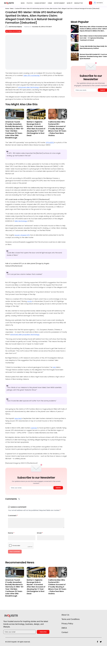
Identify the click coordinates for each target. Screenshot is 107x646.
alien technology (21, 221)
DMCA (64, 628)
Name (11, 533)
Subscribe (43, 632)
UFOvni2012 (50, 142)
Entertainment (59, 3)
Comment (13, 515)
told (54, 367)
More (69, 3)
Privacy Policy (67, 624)
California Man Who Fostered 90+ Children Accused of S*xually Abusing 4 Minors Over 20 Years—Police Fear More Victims (57, 129)
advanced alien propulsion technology (25, 334)
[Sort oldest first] (19, 499)
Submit (58, 488)
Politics (29, 3)
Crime (50, 3)
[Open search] (90, 2)
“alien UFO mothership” (31, 75)
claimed (34, 428)
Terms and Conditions (71, 619)
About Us (65, 615)
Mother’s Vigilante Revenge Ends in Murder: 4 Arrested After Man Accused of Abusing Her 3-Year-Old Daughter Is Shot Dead (36, 129)
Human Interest (40, 3)
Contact (65, 632)
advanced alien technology (28, 87)
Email (40, 533)
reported (18, 418)
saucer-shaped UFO (22, 235)
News (23, 3)
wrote (29, 301)
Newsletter (78, 3)
